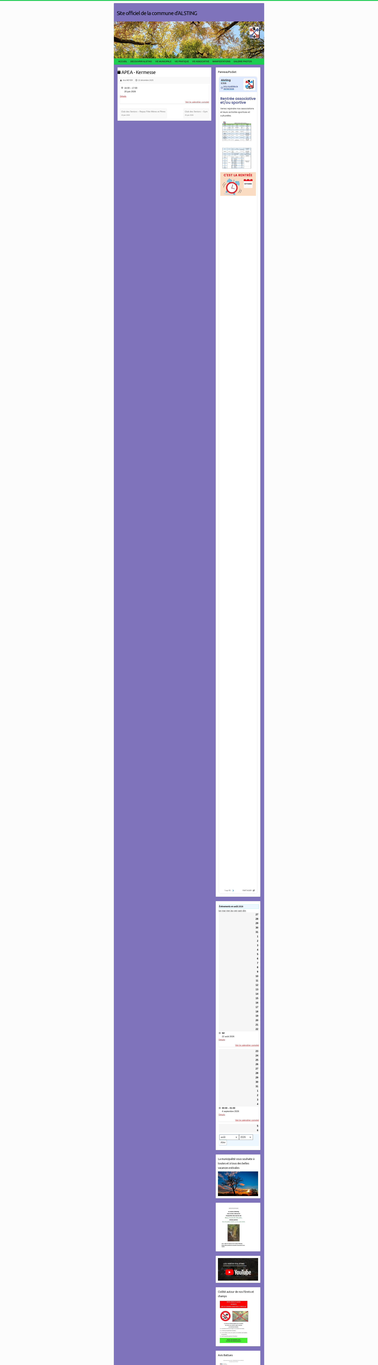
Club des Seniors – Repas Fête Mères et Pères (143, 113)
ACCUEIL (122, 61)
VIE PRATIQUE (182, 61)
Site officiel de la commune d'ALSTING (157, 13)
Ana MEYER (128, 80)
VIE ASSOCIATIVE (200, 61)
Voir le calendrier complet (197, 102)
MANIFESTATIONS (221, 61)
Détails (123, 96)
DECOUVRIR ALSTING (141, 61)
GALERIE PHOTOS (243, 61)
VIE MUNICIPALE (163, 61)
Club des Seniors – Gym (196, 113)
